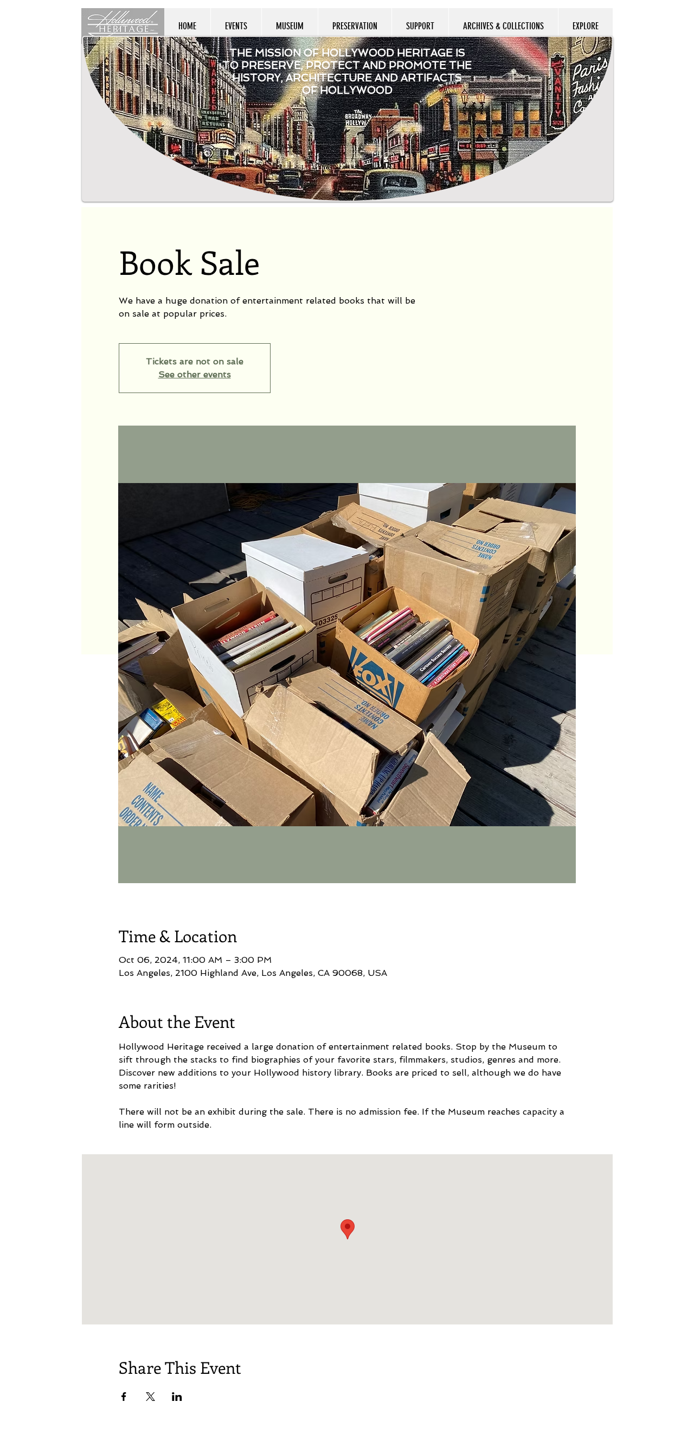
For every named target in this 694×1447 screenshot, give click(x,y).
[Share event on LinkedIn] (177, 1396)
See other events (194, 374)
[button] (585, 26)
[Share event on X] (150, 1396)
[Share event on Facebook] (124, 1396)
